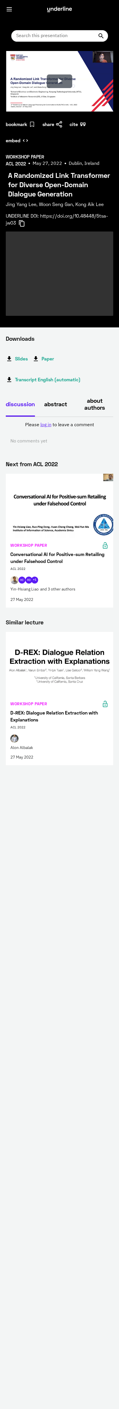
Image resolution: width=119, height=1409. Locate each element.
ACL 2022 (45, 463)
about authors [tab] (94, 404)
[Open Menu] (9, 9)
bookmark (16, 124)
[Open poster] (16, 61)
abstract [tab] (55, 403)
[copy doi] (25, 223)
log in (45, 425)
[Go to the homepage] (59, 9)
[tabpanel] (59, 433)
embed (13, 140)
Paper (48, 358)
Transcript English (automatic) (48, 379)
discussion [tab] (20, 403)
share (48, 124)
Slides (21, 358)
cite (74, 124)
